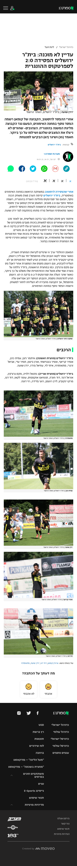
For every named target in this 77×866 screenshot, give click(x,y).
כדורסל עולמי (60, 745)
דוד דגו (43, 663)
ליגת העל (49, 47)
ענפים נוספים (60, 752)
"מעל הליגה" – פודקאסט (28, 759)
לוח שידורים (36, 745)
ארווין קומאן (53, 663)
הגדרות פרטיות (61, 834)
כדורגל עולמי (61, 731)
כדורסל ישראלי (60, 738)
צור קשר (65, 823)
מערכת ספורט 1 (52, 154)
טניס (41, 783)
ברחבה (40, 752)
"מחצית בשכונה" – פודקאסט (26, 766)
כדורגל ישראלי (66, 47)
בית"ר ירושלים (54, 145)
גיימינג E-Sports (34, 790)
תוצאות (39, 738)
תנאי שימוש (36, 797)
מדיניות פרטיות (34, 804)
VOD (41, 724)
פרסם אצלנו (63, 818)
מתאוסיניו (25, 663)
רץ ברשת (38, 731)
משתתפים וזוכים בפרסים (33, 775)
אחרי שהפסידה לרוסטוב (59, 191)
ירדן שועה (35, 663)
